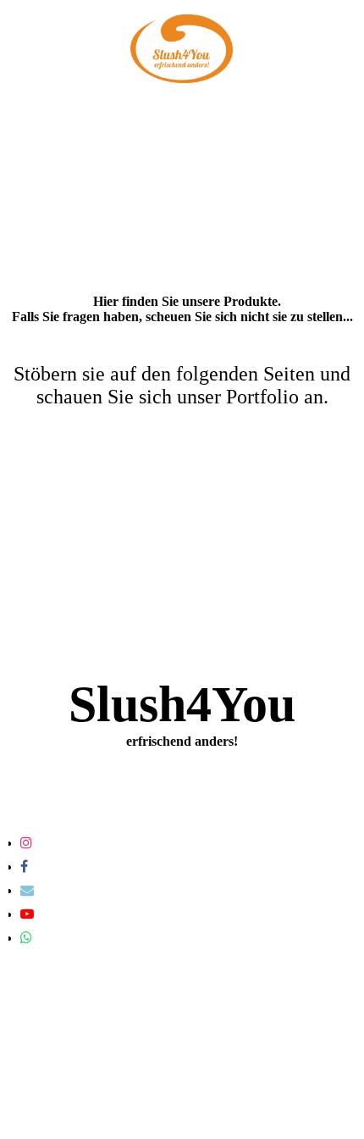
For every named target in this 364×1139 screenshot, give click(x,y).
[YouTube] (27, 914)
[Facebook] (24, 866)
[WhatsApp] (26, 938)
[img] (182, 49)
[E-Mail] (27, 890)
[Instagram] (26, 843)
